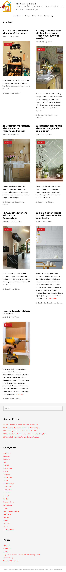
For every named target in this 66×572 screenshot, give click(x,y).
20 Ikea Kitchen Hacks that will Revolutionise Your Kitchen (49, 215)
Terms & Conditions (56, 569)
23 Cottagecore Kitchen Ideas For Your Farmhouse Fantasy (16, 128)
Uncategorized (8, 530)
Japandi (6, 496)
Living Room (7, 505)
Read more (53, 299)
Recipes (27, 16)
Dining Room (7, 477)
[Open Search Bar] (52, 16)
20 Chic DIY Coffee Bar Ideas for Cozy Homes (15, 31)
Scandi (5, 520)
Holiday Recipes (9, 484)
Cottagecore (42, 115)
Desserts (6, 474)
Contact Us (7, 549)
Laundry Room (8, 502)
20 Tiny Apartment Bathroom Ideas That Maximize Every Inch (24, 434)
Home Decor (17, 16)
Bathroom (6, 456)
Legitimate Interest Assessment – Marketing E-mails (21, 555)
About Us (6, 546)
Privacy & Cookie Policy (41, 569)
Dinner (5, 480)
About (40, 16)
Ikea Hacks (42, 303)
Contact (46, 16)
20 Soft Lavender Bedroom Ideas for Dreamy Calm (20, 425)
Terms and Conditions (11, 561)
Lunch (5, 508)
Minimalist (7, 514)
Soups (5, 526)
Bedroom (6, 459)
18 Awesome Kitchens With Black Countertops (15, 215)
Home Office (7, 490)
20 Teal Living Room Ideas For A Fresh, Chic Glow (20, 431)
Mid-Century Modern (11, 511)
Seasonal (6, 523)
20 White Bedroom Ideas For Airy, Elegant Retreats (21, 437)
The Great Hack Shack (26, 4)
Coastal (6, 465)
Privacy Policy (8, 558)
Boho (5, 462)
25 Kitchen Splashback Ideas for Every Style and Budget (49, 128)
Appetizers (7, 453)
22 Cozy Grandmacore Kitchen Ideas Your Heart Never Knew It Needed (48, 34)
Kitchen (17, 93)
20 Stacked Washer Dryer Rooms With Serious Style (21, 428)
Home (5, 552)
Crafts (34, 16)
